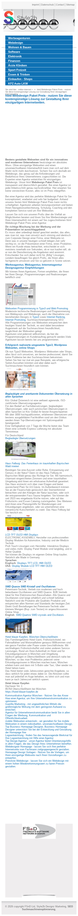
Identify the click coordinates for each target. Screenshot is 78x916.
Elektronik (15, 56)
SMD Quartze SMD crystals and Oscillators (40, 615)
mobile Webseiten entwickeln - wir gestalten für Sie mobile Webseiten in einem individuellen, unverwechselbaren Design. (39, 722)
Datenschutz (47, 4)
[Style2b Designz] (8, 18)
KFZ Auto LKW (18, 83)
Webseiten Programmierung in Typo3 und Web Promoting (36, 308)
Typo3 (35, 317)
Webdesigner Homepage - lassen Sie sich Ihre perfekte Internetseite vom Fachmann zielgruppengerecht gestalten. (37, 748)
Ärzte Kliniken (17, 65)
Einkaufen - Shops (20, 79)
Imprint (35, 4)
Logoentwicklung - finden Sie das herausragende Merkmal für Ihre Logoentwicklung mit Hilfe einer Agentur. (38, 736)
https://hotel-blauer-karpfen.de (21, 691)
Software (14, 51)
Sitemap (70, 4)
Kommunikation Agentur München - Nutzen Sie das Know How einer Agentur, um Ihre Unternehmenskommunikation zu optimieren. (38, 698)
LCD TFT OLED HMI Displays (21, 534)
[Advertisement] (39, 131)
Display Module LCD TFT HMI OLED (32, 566)
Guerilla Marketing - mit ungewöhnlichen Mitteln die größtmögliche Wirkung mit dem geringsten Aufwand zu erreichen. (35, 707)
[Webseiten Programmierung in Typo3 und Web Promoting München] (20, 294)
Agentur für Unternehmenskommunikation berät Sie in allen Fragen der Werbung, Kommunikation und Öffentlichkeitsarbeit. (37, 715)
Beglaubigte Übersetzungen (20, 438)
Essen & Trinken (19, 74)
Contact (60, 4)
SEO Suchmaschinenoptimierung (47, 908)
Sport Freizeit (17, 70)
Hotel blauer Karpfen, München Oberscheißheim (31, 636)
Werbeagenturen (19, 38)
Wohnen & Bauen (19, 47)
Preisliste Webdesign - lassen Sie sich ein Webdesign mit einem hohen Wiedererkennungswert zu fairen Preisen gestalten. (37, 763)
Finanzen (14, 60)
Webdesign (15, 42)
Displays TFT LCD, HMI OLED (34, 563)
